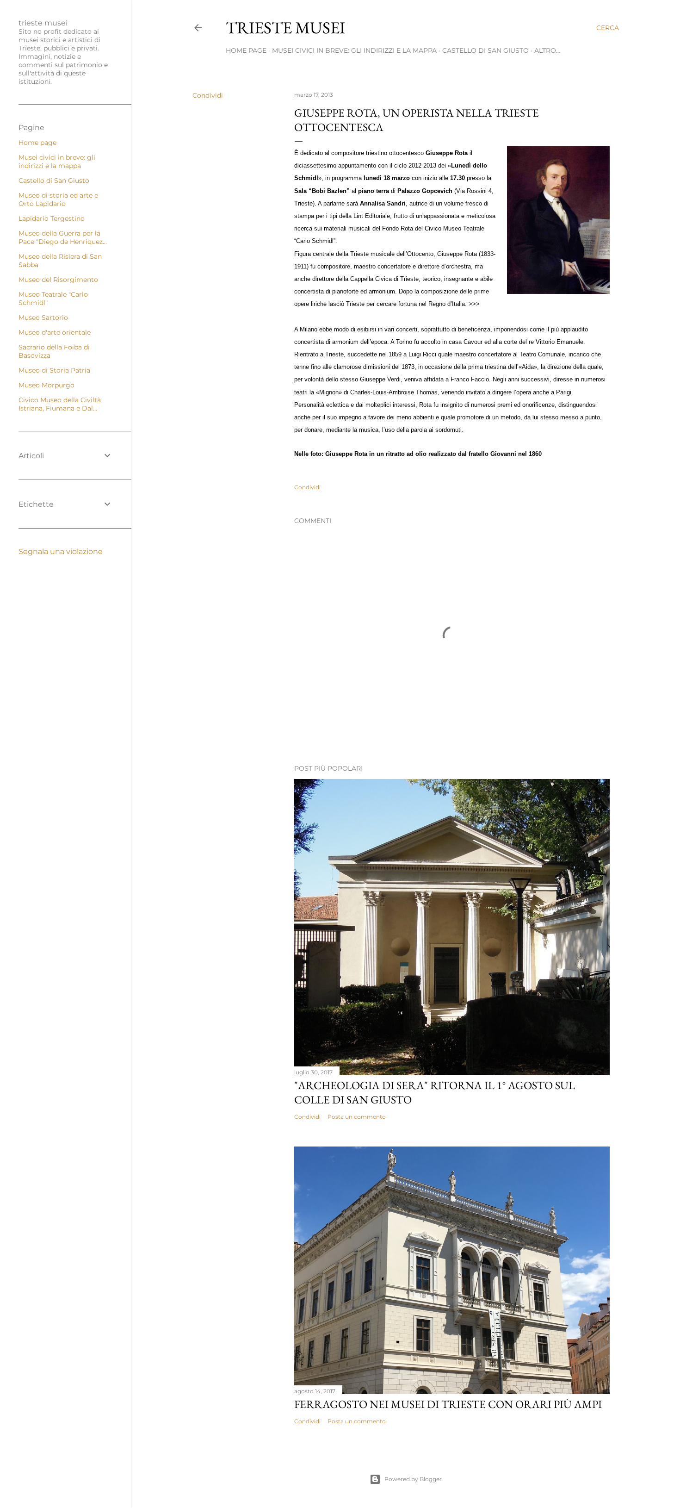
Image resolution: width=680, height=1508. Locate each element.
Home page (37, 142)
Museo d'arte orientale (55, 332)
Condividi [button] (207, 95)
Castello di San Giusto (485, 50)
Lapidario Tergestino (52, 218)
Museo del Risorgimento (58, 279)
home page (246, 50)
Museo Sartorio (43, 317)
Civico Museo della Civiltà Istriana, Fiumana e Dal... (60, 404)
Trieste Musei (285, 27)
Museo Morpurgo (46, 385)
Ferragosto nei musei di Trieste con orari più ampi (448, 1404)
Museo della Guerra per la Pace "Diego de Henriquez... (63, 237)
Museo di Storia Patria (54, 370)
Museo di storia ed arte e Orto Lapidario (58, 199)
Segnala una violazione (61, 551)
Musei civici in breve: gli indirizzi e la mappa (354, 50)
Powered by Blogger (413, 1479)
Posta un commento (357, 1116)
